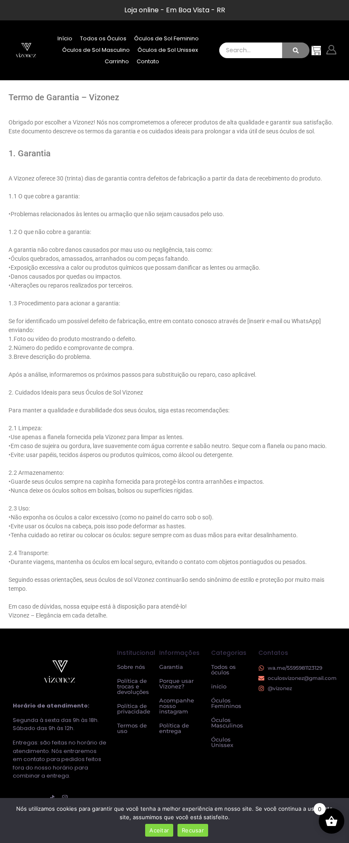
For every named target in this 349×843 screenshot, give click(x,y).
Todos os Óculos (103, 38)
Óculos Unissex (222, 742)
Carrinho (117, 61)
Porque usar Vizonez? (176, 683)
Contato (148, 61)
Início (64, 38)
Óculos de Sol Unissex (167, 50)
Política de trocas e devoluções (133, 686)
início (218, 686)
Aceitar (159, 830)
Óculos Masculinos (227, 722)
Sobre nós (131, 666)
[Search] (295, 50)
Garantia (171, 666)
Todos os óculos (223, 669)
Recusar (193, 830)
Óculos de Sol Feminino (166, 38)
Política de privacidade (133, 708)
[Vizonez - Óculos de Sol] (26, 49)
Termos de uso (132, 728)
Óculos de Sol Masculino (96, 50)
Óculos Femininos (226, 703)
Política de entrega (174, 728)
